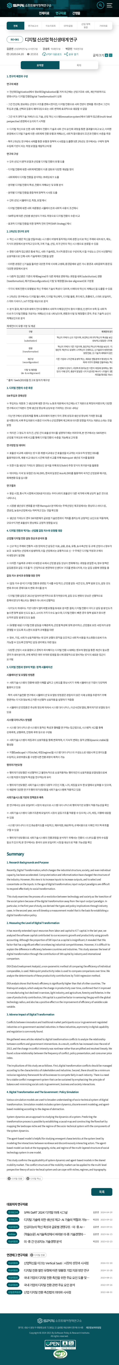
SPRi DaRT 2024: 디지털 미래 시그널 (45, 1212)
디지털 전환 (16, 1178)
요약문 (40, 65)
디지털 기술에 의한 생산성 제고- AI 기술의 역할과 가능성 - (56, 1219)
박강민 (69, 49)
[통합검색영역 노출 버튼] (100, 5)
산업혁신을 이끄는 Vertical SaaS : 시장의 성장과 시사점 (56, 1263)
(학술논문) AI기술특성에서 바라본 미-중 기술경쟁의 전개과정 (53, 1234)
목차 (79, 65)
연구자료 (61, 13)
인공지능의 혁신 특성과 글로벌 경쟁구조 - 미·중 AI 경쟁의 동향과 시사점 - (53, 1227)
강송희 (46, 49)
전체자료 (44, 13)
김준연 (10, 49)
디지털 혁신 (35, 1178)
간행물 (76, 13)
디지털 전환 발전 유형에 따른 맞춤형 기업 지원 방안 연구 (56, 1270)
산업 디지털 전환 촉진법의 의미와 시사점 (47, 1292)
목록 (102, 1192)
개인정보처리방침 (93, 1327)
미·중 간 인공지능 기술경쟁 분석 (42, 1241)
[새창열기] (60, 1344)
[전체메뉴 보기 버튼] (109, 5)
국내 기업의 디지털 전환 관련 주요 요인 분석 (49, 1285)
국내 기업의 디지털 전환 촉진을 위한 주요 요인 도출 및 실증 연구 (55, 1277)
